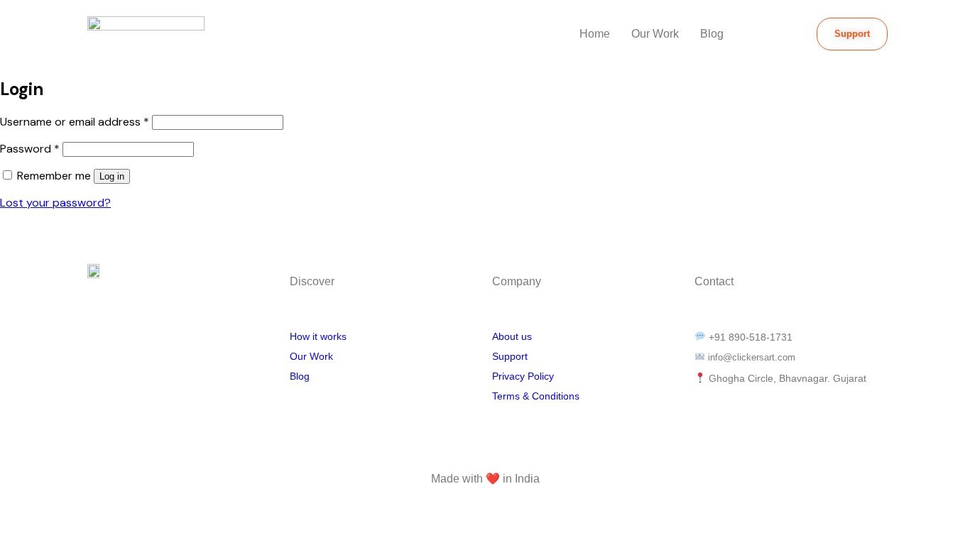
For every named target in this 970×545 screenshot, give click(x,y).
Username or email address (74, 121)
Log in (111, 176)
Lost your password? (55, 202)
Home (594, 34)
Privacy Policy (523, 376)
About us (512, 336)
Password (30, 148)
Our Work (655, 34)
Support (510, 356)
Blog (712, 34)
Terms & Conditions (537, 396)
